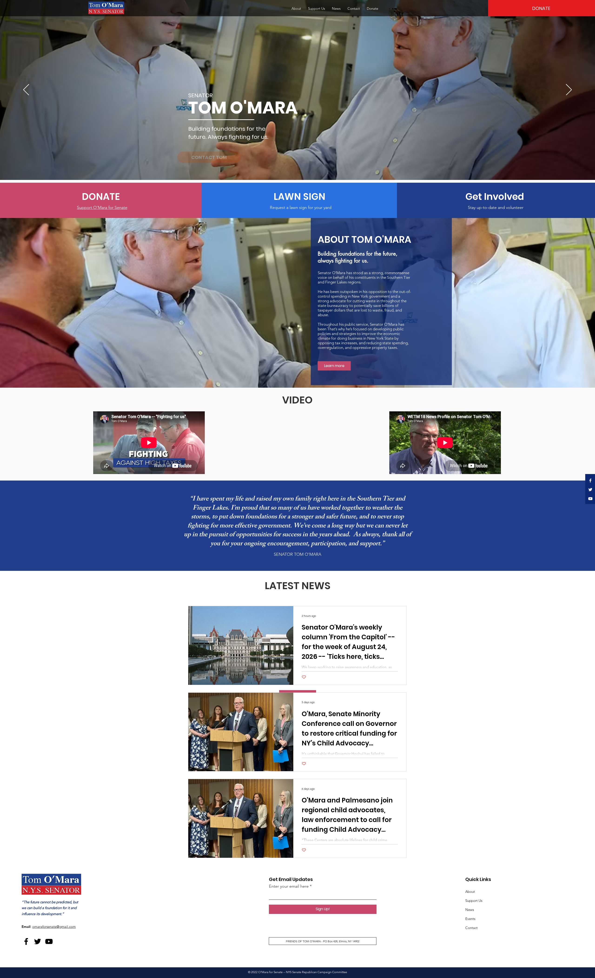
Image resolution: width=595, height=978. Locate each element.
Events (470, 918)
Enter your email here (289, 886)
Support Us (473, 900)
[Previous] (26, 90)
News (469, 909)
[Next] (569, 90)
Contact (471, 928)
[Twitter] (590, 489)
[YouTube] (590, 498)
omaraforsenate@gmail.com (54, 926)
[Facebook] (590, 480)
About (470, 891)
